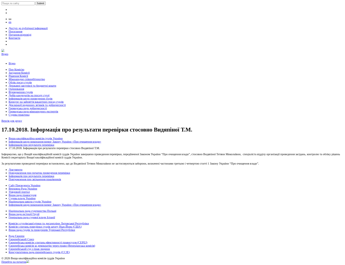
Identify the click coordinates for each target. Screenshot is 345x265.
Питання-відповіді (20, 34)
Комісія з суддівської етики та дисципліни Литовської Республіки (49, 223)
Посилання (15, 31)
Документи (15, 169)
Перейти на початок (13, 261)
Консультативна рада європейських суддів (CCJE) (39, 252)
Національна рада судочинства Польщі (32, 210)
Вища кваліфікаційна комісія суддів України (36, 138)
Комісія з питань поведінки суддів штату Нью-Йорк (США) (45, 226)
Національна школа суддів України (30, 201)
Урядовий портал (19, 191)
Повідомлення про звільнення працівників (35, 179)
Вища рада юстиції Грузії (24, 214)
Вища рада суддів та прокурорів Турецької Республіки (42, 229)
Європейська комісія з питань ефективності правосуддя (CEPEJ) (48, 242)
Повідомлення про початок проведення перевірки (39, 172)
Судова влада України (22, 198)
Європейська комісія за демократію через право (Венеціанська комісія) (52, 245)
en (10, 22)
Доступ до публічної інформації (28, 28)
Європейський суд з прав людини (29, 248)
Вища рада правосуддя (22, 195)
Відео (4, 54)
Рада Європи (16, 236)
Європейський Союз (21, 239)
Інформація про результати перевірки (31, 144)
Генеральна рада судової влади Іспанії (32, 217)
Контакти (14, 37)
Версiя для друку (11, 120)
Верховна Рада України (23, 188)
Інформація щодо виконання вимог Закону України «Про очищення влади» (55, 141)
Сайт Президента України (24, 185)
